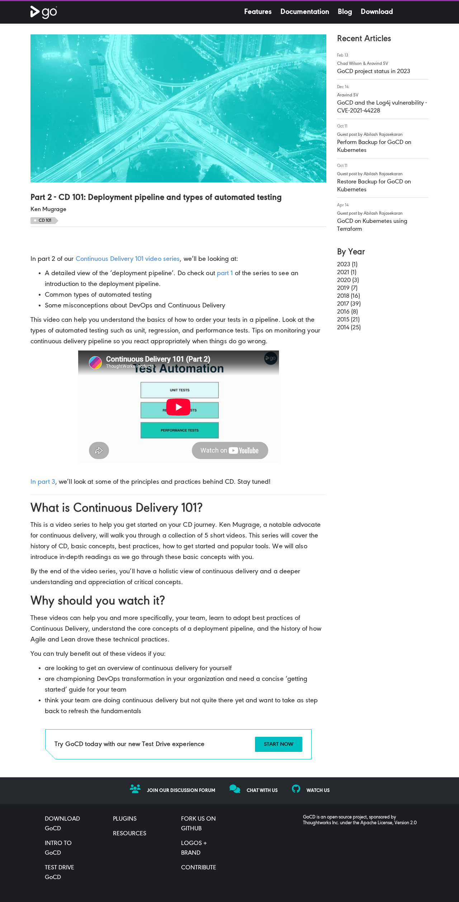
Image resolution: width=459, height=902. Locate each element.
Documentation (304, 12)
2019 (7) (347, 288)
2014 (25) (349, 328)
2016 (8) (347, 312)
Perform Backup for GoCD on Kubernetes (374, 146)
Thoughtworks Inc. (321, 823)
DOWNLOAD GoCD (62, 824)
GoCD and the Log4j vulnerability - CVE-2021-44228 (382, 107)
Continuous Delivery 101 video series (128, 259)
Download (377, 12)
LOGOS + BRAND (194, 848)
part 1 (225, 273)
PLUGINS (125, 819)
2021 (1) (346, 272)
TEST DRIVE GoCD (59, 873)
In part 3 (42, 482)
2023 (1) (347, 265)
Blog (345, 12)
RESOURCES (129, 834)
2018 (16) (348, 296)
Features (258, 12)
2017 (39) (349, 304)
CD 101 (45, 220)
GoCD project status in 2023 (373, 71)
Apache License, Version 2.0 (388, 823)
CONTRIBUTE (198, 868)
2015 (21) (348, 320)
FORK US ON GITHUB (198, 824)
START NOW (278, 744)
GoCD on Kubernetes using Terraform (372, 225)
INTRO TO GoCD (58, 848)
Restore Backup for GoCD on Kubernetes (374, 186)
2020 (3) (348, 280)
